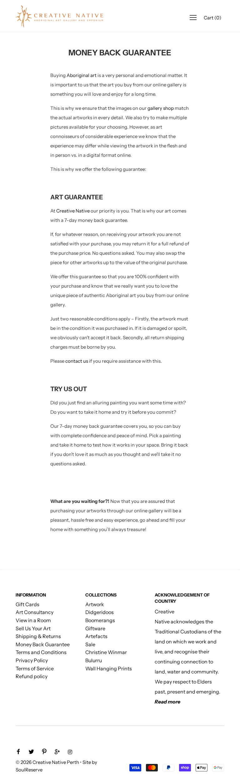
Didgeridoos (99, 612)
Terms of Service (35, 668)
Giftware (95, 628)
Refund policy (32, 676)
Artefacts (96, 636)
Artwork (94, 604)
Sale (90, 644)
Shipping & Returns (38, 636)
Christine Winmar (106, 652)
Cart (212, 18)
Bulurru (93, 660)
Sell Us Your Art (33, 628)
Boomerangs (100, 620)
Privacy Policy (32, 660)
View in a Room (33, 620)
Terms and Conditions (41, 652)
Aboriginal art (82, 75)
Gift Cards (27, 604)
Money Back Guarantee (43, 644)
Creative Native (73, 211)
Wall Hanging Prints (108, 668)
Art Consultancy (34, 612)
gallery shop (161, 108)
